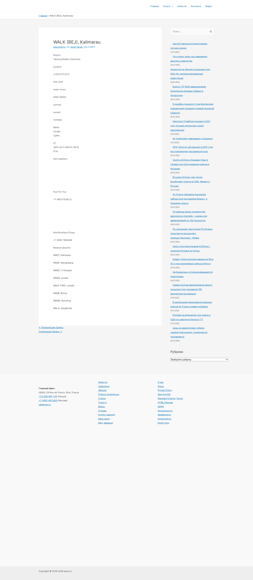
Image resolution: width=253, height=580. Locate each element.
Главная (154, 6)
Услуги (166, 6)
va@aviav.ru (45, 404)
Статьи (102, 398)
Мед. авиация (105, 422)
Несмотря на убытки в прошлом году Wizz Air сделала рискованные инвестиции (190, 74)
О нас (161, 382)
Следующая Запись (50, 331)
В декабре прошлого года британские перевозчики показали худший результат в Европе (192, 108)
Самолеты (103, 386)
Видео (208, 6)
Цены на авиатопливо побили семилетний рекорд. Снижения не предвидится (188, 332)
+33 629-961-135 (48, 396)
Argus (161, 386)
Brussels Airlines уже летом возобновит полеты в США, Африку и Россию (190, 181)
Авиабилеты (164, 414)
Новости (182, 6)
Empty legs (163, 422)
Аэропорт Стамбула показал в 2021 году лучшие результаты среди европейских (190, 125)
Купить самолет (106, 414)
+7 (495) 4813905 (48, 400)
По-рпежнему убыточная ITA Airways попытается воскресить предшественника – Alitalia (191, 233)
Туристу (102, 402)
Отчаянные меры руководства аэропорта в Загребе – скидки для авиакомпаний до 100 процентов (188, 216)
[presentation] (171, 6)
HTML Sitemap (165, 402)
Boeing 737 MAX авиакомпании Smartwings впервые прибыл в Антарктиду (188, 91)
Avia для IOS (164, 394)
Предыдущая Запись (51, 327)
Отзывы (102, 410)
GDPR (161, 406)
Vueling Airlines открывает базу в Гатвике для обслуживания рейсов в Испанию (189, 164)
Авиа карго (104, 418)
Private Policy (165, 390)
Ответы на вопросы (108, 394)
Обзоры (102, 390)
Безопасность (165, 410)
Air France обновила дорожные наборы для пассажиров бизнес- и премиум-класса (188, 199)
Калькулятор (164, 418)
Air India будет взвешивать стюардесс (193, 138)
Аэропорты (59, 47)
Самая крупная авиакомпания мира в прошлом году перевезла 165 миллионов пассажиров (191, 289)
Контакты (196, 6)
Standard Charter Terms (170, 398)
